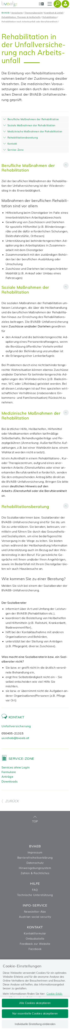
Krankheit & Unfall (53, 12)
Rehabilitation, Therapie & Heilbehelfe (21, 17)
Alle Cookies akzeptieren (35, 1003)
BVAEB (5, 12)
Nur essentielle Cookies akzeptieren (35, 1013)
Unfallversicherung (16, 726)
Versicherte (17, 12)
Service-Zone (21, 758)
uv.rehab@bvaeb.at (15, 738)
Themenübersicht (33, 12)
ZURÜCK (12, 801)
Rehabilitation (49, 17)
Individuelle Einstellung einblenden (35, 1024)
